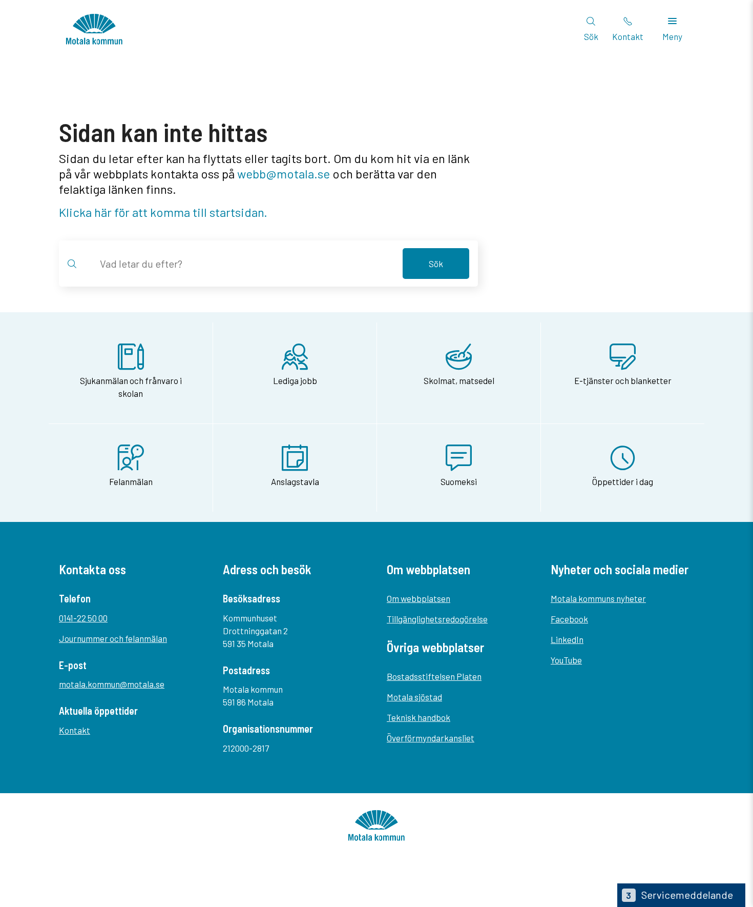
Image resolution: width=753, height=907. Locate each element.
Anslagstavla (295, 481)
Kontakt (74, 730)
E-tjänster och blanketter (623, 380)
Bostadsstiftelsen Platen (434, 676)
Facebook (569, 619)
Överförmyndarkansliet (430, 738)
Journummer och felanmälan (113, 638)
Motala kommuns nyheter (598, 598)
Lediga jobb (295, 380)
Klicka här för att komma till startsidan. (163, 212)
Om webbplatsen (418, 598)
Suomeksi (459, 481)
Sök (436, 263)
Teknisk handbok (418, 717)
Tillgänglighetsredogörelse (437, 619)
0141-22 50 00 (83, 618)
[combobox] (245, 263)
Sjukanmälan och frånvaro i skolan (131, 386)
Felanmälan (131, 481)
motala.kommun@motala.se (111, 684)
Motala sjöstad (414, 697)
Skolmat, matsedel (459, 380)
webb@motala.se (283, 173)
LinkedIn (567, 639)
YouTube (566, 660)
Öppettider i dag (622, 481)
